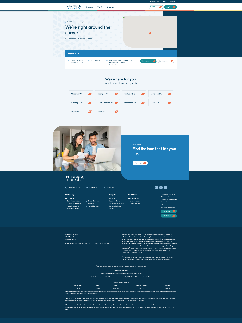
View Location (145, 61)
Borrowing (89, 7)
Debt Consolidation (73, 201)
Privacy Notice (165, 197)
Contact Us (93, 187)
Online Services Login (168, 207)
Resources (110, 7)
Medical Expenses (93, 206)
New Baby (91, 203)
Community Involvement (117, 203)
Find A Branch (154, 7)
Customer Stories (115, 201)
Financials (164, 202)
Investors (172, 1)
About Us (112, 198)
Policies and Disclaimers (168, 194)
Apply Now (169, 7)
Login (163, 1)
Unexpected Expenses (74, 203)
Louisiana (79, 22)
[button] (150, 33)
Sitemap (163, 204)
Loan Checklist (135, 201)
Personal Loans (70, 198)
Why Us (99, 7)
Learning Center (133, 198)
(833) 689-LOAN (154, 1)
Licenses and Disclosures (169, 199)
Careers (111, 208)
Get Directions (163, 61)
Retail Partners (167, 216)
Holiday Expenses (93, 201)
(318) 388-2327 (96, 60)
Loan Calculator (135, 203)
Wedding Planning (73, 208)
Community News (115, 206)
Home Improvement (73, 206)
